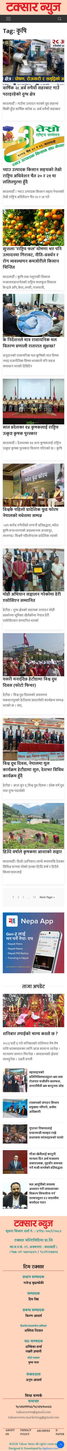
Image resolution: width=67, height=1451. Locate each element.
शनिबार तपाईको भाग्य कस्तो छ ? (30, 1033)
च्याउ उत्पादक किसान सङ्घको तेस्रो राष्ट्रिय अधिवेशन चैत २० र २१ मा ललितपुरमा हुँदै (32, 176)
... (28, 897)
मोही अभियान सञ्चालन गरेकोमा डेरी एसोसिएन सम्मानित (32, 597)
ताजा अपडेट (33, 986)
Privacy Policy (25, 1432)
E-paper (60, 1432)
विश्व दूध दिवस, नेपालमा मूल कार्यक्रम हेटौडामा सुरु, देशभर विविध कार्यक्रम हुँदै (33, 770)
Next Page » (47, 897)
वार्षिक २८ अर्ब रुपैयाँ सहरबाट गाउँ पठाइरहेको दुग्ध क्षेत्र (31, 91)
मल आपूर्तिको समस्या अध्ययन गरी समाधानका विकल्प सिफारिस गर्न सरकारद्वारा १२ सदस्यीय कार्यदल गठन (44, 1193)
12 (34, 897)
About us (10, 1432)
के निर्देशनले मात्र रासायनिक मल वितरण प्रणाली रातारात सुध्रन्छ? (30, 343)
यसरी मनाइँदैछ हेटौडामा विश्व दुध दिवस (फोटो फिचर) (30, 682)
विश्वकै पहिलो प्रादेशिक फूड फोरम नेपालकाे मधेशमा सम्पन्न (30, 513)
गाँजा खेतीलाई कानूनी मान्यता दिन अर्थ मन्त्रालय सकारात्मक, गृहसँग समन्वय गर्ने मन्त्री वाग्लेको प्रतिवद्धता (46, 1160)
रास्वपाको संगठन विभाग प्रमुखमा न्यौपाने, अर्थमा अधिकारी (44, 1107)
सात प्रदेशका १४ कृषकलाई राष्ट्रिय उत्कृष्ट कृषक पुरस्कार (30, 430)
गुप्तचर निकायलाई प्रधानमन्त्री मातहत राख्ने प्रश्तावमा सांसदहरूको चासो (46, 1133)
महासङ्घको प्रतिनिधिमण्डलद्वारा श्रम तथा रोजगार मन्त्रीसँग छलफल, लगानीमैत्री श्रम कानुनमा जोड (46, 1079)
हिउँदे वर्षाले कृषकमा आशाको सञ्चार (32, 852)
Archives (43, 1431)
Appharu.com (50, 1448)
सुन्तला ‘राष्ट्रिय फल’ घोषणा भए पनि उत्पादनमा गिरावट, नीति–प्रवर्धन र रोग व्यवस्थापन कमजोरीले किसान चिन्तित (32, 258)
